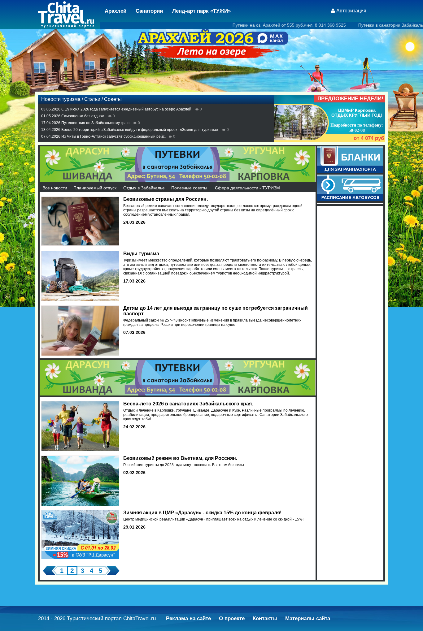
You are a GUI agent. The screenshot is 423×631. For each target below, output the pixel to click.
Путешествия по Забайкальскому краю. (95, 123)
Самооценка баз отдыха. (83, 116)
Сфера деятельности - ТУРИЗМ (247, 187)
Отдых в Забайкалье (144, 187)
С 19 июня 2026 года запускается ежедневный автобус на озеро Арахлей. (126, 109)
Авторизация (351, 10)
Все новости (54, 187)
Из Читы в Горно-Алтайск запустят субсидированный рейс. (113, 136)
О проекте (232, 618)
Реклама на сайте (188, 618)
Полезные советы (189, 187)
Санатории (149, 11)
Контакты (265, 618)
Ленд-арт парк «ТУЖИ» (201, 11)
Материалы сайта (307, 618)
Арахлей (115, 11)
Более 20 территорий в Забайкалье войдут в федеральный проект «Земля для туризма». (140, 129)
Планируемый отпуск (94, 187)
